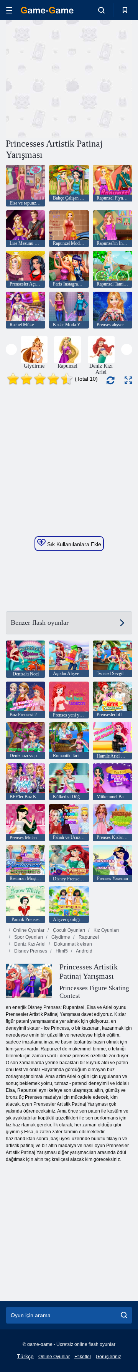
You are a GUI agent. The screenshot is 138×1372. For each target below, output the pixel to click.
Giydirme (60, 937)
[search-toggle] (101, 10)
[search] (124, 1315)
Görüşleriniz (108, 1356)
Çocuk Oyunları (68, 930)
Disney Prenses (30, 951)
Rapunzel (88, 937)
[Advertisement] (103, 78)
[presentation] (11, 349)
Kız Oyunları (105, 930)
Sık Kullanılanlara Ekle (73, 544)
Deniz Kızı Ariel (29, 944)
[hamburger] (9, 10)
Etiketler (82, 1356)
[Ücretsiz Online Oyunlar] (47, 10)
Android (83, 951)
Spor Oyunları (28, 937)
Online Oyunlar (28, 930)
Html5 (61, 951)
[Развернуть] (128, 380)
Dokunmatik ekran (72, 944)
